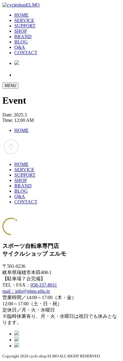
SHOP (20, 31)
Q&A (19, 47)
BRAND (23, 36)
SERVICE (24, 20)
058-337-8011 (43, 284)
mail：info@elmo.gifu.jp (26, 291)
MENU (10, 85)
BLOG (21, 41)
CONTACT (25, 52)
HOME (21, 15)
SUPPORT (25, 25)
